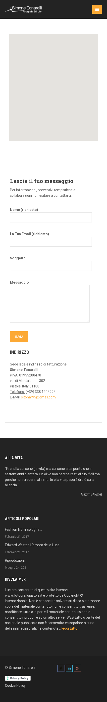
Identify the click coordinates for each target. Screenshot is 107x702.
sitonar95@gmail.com (38, 397)
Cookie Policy (15, 686)
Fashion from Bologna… (23, 529)
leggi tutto (69, 628)
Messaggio (19, 282)
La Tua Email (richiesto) (29, 234)
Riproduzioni (15, 560)
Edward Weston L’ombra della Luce (32, 545)
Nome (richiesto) (24, 210)
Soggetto (18, 258)
